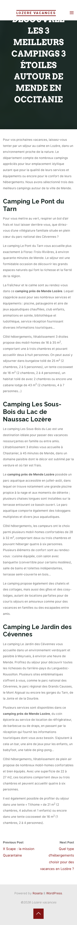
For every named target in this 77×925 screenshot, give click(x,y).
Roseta (37, 893)
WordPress (54, 893)
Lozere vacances (36, 13)
